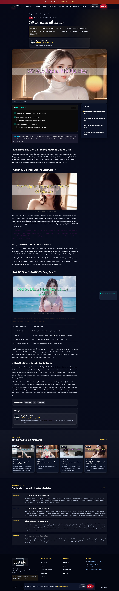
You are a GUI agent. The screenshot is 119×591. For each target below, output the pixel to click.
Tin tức (43, 566)
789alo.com (94, 567)
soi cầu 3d (37, 6)
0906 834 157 (94, 564)
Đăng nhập (95, 6)
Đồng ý (90, 586)
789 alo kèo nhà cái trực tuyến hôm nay (71, 463)
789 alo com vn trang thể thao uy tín (94, 112)
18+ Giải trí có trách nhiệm (68, 1)
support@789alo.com (95, 561)
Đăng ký (103, 6)
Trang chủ (29, 6)
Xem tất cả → (103, 440)
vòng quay (76, 6)
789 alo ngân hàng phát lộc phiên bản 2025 (21, 463)
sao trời (68, 6)
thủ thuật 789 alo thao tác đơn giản (93, 126)
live (37, 14)
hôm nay (61, 6)
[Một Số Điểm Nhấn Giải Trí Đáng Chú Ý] (108, 298)
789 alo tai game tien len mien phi (46, 463)
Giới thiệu (44, 562)
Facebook (28, 402)
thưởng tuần (52, 6)
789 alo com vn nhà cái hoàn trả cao (94, 133)
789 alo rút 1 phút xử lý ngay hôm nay (94, 119)
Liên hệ (43, 576)
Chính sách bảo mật (46, 569)
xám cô (84, 6)
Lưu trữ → (104, 488)
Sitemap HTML (98, 569)
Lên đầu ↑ (104, 587)
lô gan (44, 6)
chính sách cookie (62, 586)
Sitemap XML (89, 569)
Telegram (41, 402)
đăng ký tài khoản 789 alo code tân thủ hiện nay (96, 463)
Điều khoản (44, 573)
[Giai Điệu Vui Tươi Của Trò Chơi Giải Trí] (108, 295)
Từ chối (82, 586)
